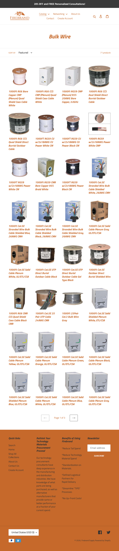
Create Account (16, 470)
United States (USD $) (22, 532)
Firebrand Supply (88, 540)
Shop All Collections (14, 455)
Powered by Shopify (102, 540)
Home (12, 449)
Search (12, 445)
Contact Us (14, 466)
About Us (13, 461)
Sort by (12, 52)
